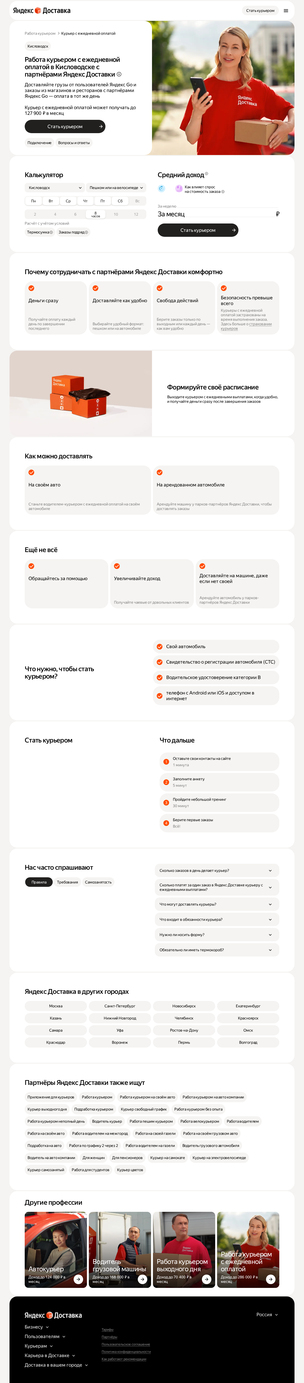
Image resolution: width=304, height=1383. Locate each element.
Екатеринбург (248, 1006)
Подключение (40, 143)
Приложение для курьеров (51, 1097)
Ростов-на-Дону (184, 1030)
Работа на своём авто (46, 1133)
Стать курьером (260, 10)
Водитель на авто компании (51, 1157)
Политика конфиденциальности (126, 1352)
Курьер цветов (130, 1170)
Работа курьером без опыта (198, 1109)
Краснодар (55, 1042)
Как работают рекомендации (124, 1359)
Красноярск (248, 1018)
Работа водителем (243, 1121)
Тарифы (108, 1329)
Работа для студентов (90, 1170)
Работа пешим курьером (151, 1121)
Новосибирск (184, 1006)
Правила (39, 882)
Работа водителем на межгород (100, 1133)
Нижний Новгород (120, 1018)
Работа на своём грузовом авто (210, 1133)
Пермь (184, 1042)
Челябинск (184, 1018)
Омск (248, 1030)
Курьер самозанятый (46, 1170)
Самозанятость (98, 882)
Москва (55, 1006)
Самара (55, 1030)
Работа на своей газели (155, 1133)
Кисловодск (38, 46)
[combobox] (52, 187)
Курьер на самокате (167, 1157)
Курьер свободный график (144, 1109)
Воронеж (120, 1042)
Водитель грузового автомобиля (210, 1145)
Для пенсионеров (127, 1157)
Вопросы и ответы (74, 143)
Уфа (120, 1030)
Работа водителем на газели (150, 1145)
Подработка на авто (45, 1145)
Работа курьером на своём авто (147, 1097)
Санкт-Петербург (119, 1006)
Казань (56, 1018)
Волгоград (248, 1042)
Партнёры (109, 1337)
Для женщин (93, 1157)
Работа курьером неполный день (56, 1121)
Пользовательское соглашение (126, 1344)
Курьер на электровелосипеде (219, 1157)
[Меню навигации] (286, 10)
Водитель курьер (107, 1121)
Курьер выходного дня (47, 1109)
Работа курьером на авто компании (213, 1097)
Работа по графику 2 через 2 (93, 1145)
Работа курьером (40, 33)
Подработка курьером (93, 1109)
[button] (217, 870)
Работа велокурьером (199, 1121)
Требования (67, 882)
